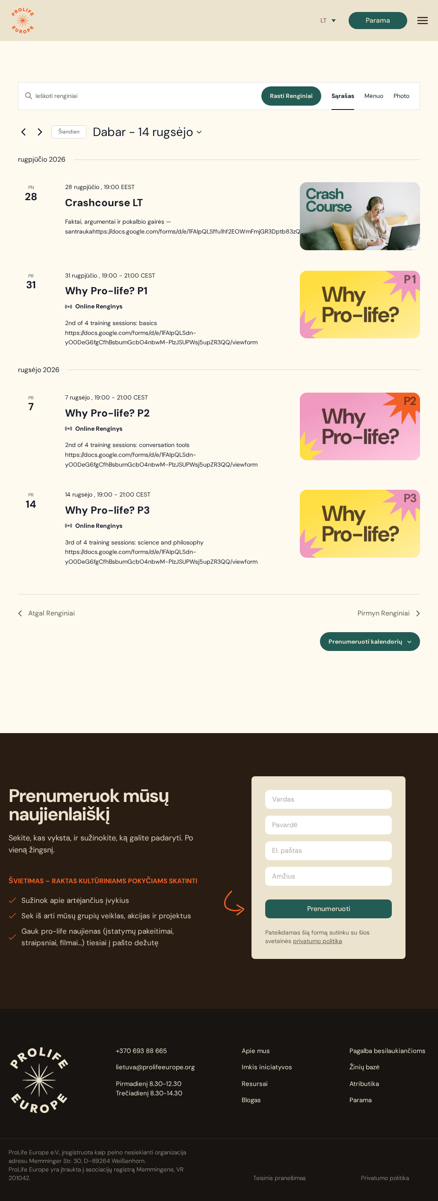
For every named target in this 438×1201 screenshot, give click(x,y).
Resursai (255, 1084)
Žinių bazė (364, 1067)
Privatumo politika (385, 1178)
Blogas (251, 1100)
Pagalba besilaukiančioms (387, 1051)
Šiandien (69, 131)
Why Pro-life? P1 (106, 290)
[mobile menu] (422, 20)
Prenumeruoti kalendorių (365, 641)
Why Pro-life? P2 (107, 413)
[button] (23, 20)
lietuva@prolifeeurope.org (155, 1067)
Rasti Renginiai (291, 96)
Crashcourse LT (104, 202)
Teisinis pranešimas (279, 1178)
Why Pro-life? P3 (107, 510)
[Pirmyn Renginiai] (40, 132)
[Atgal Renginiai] (23, 132)
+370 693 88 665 (141, 1051)
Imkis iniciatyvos (267, 1067)
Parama (360, 1100)
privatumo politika (317, 941)
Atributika (364, 1084)
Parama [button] (378, 20)
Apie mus (256, 1051)
